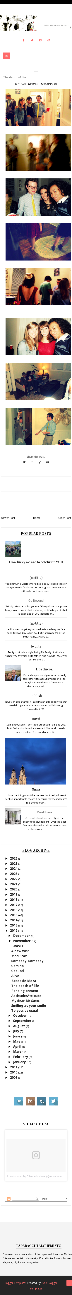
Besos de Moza (23, 980)
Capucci (17, 970)
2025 (14, 863)
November (22, 941)
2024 (14, 868)
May (17, 1041)
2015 (14, 915)
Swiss (36, 789)
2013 (14, 925)
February (21, 1056)
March (18, 1051)
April (17, 1046)
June (17, 1036)
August (19, 1026)
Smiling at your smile (28, 1005)
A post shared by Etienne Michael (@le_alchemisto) (36, 1176)
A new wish (20, 951)
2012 (14, 930)
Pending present (25, 990)
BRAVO (17, 946)
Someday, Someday (27, 960)
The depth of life (25, 985)
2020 (14, 889)
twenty (36, 646)
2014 (14, 920)
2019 (14, 894)
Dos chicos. (44, 669)
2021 (14, 884)
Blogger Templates (15, 1283)
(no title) (36, 577)
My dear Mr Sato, (25, 1000)
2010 (14, 1072)
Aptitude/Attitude (26, 995)
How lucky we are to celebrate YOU (36, 562)
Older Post (64, 518)
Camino (17, 965)
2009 (14, 1077)
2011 (14, 1067)
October (20, 1015)
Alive (15, 975)
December (22, 935)
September (22, 1020)
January (20, 1062)
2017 (14, 904)
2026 (14, 858)
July (16, 1031)
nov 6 (36, 718)
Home (36, 518)
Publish (36, 696)
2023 (14, 873)
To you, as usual (24, 1010)
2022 (14, 879)
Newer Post (8, 518)
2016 (14, 910)
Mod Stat (19, 956)
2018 (14, 899)
